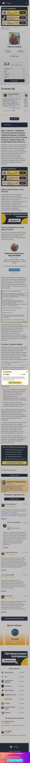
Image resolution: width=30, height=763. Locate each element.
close (27, 371)
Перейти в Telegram (15, 760)
